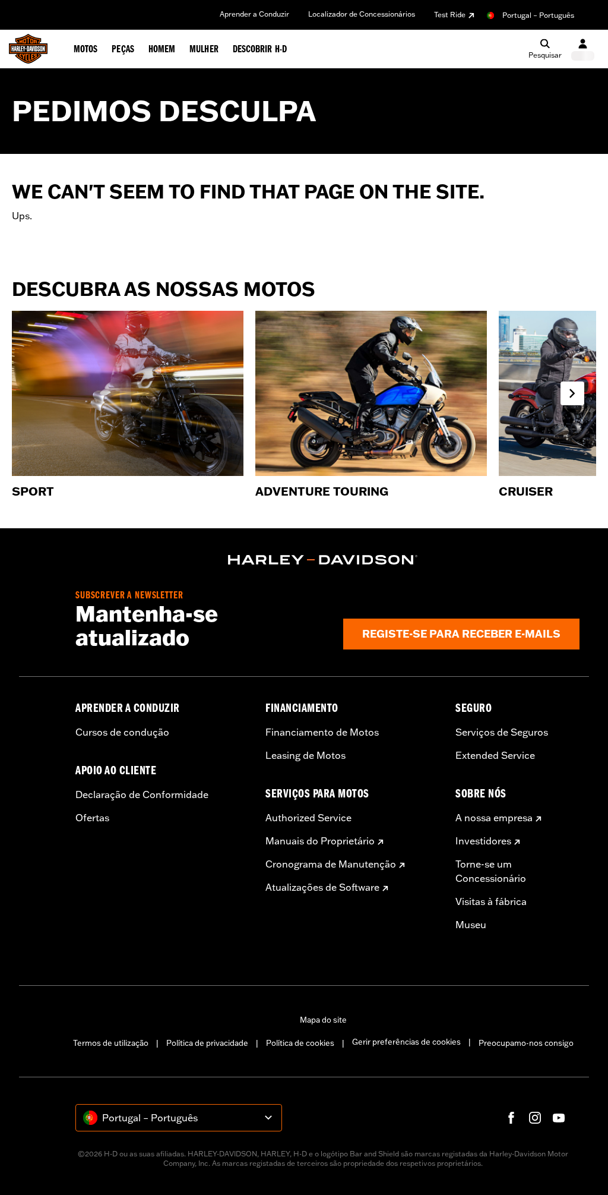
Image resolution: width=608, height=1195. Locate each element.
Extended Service (495, 755)
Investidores (483, 841)
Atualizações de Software (322, 887)
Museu (470, 925)
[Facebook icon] (511, 1118)
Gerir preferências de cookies (406, 1041)
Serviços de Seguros (501, 732)
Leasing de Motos (305, 755)
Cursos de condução (122, 732)
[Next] (572, 393)
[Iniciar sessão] (582, 49)
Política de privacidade (207, 1043)
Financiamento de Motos (322, 732)
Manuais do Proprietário (320, 841)
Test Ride (450, 14)
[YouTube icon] (559, 1118)
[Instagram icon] (535, 1118)
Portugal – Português (538, 15)
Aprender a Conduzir (254, 14)
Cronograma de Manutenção (330, 864)
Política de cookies (300, 1043)
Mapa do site (323, 1019)
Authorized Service (308, 818)
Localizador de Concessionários (361, 14)
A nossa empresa (494, 818)
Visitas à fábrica (491, 901)
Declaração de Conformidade (141, 794)
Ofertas (92, 818)
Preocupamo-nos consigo (526, 1043)
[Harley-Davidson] (323, 560)
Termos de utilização (110, 1043)
